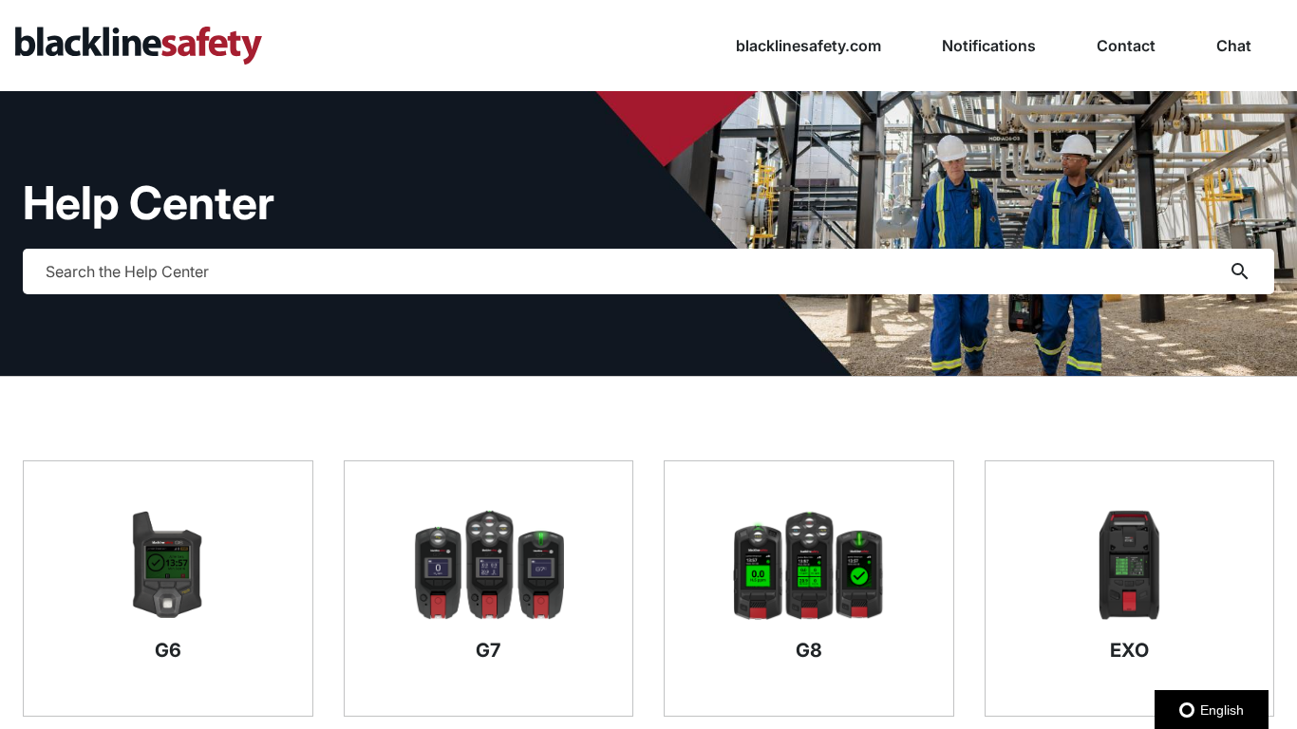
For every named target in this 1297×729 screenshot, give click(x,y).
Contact (1126, 45)
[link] (324, 46)
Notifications (989, 45)
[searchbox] (1240, 271)
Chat (1233, 45)
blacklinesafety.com (808, 45)
